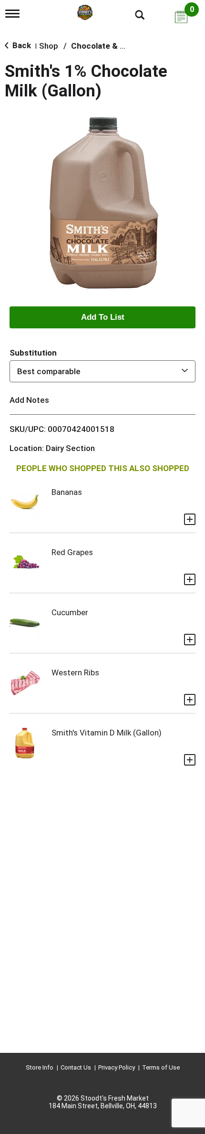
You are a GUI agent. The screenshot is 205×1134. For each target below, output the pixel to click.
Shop (48, 46)
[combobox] (102, 371)
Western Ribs (75, 672)
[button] (102, 317)
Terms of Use (161, 1067)
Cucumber (69, 612)
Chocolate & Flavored (112, 46)
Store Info (39, 1067)
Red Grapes (72, 552)
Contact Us (76, 1067)
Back (20, 45)
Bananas (66, 492)
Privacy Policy (116, 1067)
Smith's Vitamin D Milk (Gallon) (106, 732)
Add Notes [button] (29, 400)
